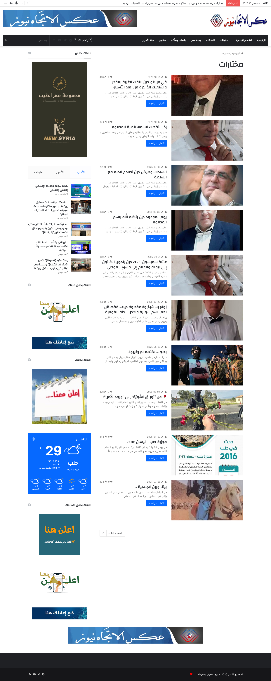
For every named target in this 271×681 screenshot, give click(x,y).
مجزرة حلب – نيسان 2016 (147, 441)
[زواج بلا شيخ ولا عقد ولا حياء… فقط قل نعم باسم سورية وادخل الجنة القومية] (207, 320)
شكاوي (162, 40)
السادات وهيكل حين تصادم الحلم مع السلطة (137, 174)
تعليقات (38, 172)
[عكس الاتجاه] (239, 20)
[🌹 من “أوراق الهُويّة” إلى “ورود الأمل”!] (207, 410)
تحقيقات (224, 40)
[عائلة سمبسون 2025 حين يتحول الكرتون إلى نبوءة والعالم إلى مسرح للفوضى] (207, 275)
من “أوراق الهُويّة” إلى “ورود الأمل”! (133, 396)
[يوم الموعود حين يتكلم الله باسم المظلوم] (207, 230)
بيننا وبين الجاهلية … (151, 486)
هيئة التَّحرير (148, 40)
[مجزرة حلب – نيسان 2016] (207, 455)
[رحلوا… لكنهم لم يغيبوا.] (207, 365)
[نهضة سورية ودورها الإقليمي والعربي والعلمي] (81, 191)
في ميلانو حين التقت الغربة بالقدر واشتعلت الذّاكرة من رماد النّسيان (139, 85)
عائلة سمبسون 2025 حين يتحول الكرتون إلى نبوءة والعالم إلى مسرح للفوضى (134, 264)
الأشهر (60, 172)
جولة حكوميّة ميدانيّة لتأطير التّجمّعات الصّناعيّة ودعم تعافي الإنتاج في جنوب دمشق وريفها (50, 264)
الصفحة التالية (115, 533)
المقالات (210, 40)
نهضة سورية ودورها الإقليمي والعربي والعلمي (51, 188)
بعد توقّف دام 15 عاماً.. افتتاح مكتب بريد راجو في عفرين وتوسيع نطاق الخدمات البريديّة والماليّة (175, 3)
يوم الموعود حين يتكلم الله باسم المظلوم (140, 219)
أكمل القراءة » (156, 103)
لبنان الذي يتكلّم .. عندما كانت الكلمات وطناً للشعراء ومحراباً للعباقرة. (52, 246)
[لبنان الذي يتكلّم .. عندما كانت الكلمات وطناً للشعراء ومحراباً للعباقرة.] (81, 247)
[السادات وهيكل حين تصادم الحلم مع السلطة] (207, 185)
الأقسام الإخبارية (244, 40)
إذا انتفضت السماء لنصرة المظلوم (139, 127)
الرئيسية (261, 40)
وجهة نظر (196, 40)
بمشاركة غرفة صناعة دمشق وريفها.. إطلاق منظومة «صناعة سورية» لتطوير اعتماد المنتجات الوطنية (51, 208)
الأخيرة (81, 172)
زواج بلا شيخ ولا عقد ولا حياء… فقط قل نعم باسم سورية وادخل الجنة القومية (135, 309)
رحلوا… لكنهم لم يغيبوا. (147, 351)
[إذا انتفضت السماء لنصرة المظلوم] (207, 140)
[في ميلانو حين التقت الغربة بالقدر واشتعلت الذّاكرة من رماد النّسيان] (207, 95)
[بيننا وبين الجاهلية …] (207, 500)
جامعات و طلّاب (178, 40)
